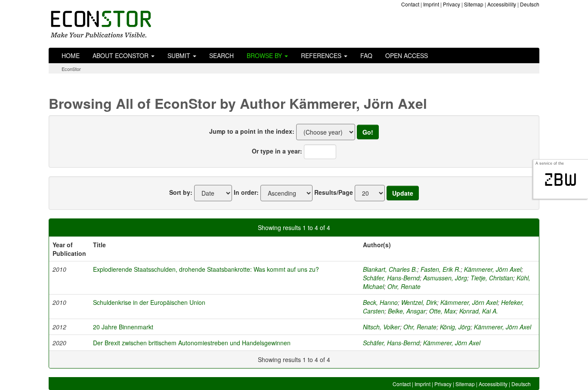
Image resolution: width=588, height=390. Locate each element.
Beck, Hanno (380, 302)
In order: (246, 192)
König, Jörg (455, 326)
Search (221, 55)
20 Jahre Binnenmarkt (123, 326)
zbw (560, 179)
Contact (410, 4)
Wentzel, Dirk (419, 302)
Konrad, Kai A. (478, 311)
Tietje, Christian (491, 277)
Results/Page (333, 192)
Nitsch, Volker (381, 326)
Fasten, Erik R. (441, 269)
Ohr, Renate (404, 286)
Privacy (451, 4)
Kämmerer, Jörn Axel (492, 269)
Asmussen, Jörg (445, 277)
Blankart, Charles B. (390, 269)
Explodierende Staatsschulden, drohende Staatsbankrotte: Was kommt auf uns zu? (206, 269)
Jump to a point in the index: (251, 131)
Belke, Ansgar (407, 311)
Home (71, 55)
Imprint (431, 4)
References (322, 55)
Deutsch (529, 4)
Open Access (406, 55)
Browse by (265, 55)
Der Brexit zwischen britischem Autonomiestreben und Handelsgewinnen (192, 342)
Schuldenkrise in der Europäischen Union (149, 302)
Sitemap (473, 4)
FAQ (366, 55)
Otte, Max (442, 311)
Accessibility (501, 4)
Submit (179, 55)
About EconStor (121, 55)
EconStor (71, 68)
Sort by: (180, 192)
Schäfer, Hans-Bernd (391, 277)
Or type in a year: (277, 151)
